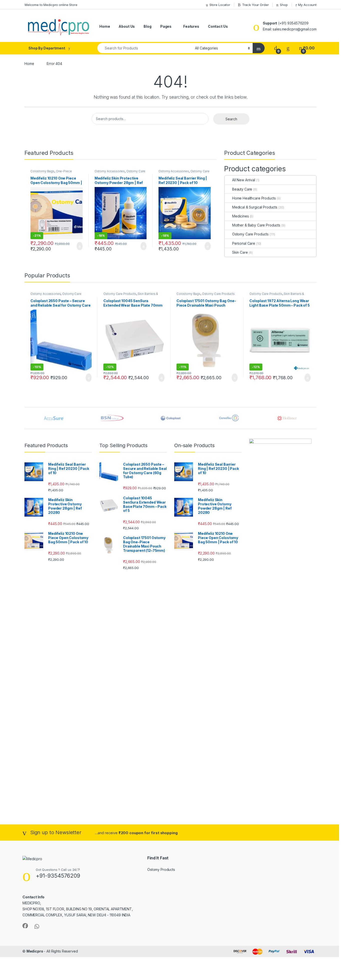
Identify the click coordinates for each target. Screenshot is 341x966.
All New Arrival (243, 180)
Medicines (240, 216)
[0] (275, 48)
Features (191, 26)
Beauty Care (242, 189)
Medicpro (34, 951)
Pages (165, 26)
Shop (284, 5)
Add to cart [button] (79, 246)
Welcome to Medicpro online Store (50, 5)
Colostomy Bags (42, 171)
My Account (307, 5)
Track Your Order (255, 5)
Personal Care (243, 243)
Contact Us (218, 26)
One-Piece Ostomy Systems (51, 172)
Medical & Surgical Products (254, 207)
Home (104, 26)
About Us (127, 26)
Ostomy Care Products (250, 234)
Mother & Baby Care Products (256, 225)
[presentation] (315, 419)
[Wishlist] (288, 48)
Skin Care (240, 252)
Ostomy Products (161, 869)
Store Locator (219, 5)
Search (231, 119)
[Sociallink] (25, 926)
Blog (147, 26)
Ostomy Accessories (110, 171)
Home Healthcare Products (254, 198)
